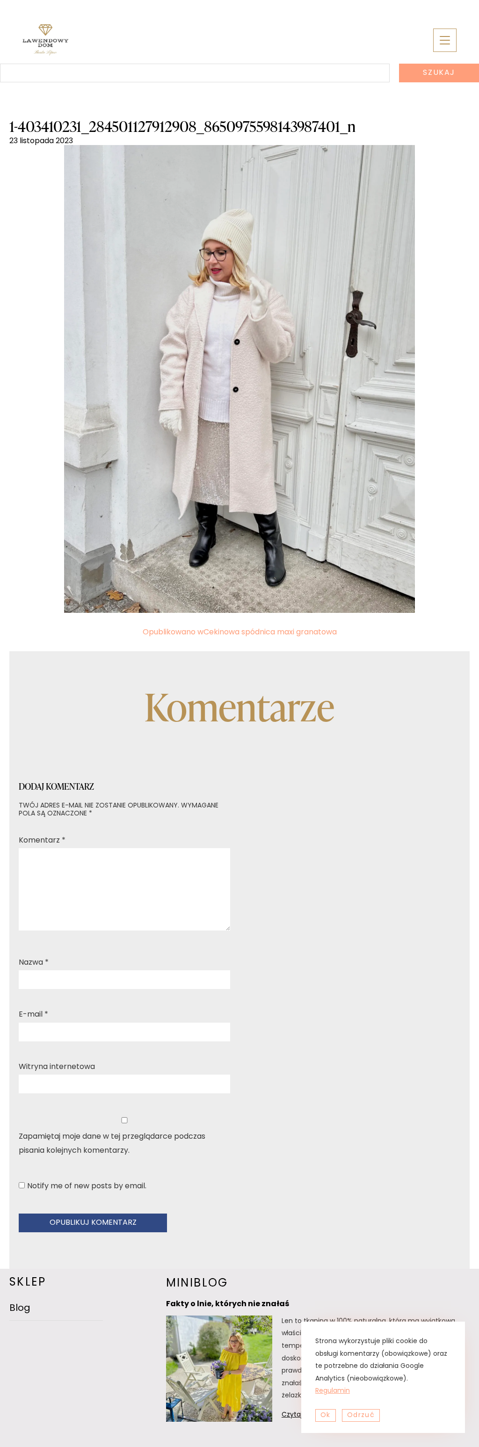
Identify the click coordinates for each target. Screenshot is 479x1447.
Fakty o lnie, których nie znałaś (227, 1304)
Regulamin (332, 1391)
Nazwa (34, 963)
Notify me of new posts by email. (86, 1186)
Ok (325, 1415)
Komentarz (42, 840)
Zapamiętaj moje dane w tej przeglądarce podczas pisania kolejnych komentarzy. (112, 1144)
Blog (19, 1308)
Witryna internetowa (57, 1067)
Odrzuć (361, 1415)
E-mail (33, 1014)
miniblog (197, 1283)
